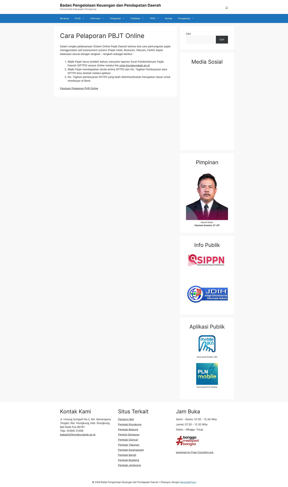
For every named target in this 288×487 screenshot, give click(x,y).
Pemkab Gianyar (128, 439)
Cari (188, 33)
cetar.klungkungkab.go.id (134, 65)
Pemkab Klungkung (129, 424)
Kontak (168, 18)
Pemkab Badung (128, 429)
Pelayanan (115, 18)
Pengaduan (184, 18)
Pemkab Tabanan (128, 444)
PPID (152, 18)
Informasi (95, 18)
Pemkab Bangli (127, 455)
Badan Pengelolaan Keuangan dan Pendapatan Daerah (110, 5)
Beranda (64, 18)
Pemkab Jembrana (129, 465)
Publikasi (135, 18)
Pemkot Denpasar (129, 434)
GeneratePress (188, 482)
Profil (78, 18)
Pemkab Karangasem (131, 449)
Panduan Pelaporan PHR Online (79, 88)
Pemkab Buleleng (128, 460)
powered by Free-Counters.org (194, 452)
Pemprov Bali (126, 419)
